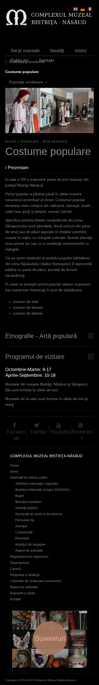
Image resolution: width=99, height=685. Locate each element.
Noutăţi (57, 50)
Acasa (14, 465)
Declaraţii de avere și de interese (39, 514)
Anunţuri (21, 526)
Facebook (16, 435)
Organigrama (19, 563)
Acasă (10, 141)
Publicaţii (20, 60)
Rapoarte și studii (22, 593)
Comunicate (24, 532)
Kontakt (46, 60)
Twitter (38, 432)
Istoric (81, 50)
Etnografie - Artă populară (44, 141)
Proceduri (22, 538)
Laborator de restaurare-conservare (35, 581)
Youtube (60, 432)
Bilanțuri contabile (28, 502)
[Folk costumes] (75, 9)
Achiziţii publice (26, 508)
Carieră (15, 569)
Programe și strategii (25, 575)
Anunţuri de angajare (30, 544)
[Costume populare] (90, 9)
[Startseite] (49, 17)
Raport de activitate (29, 550)
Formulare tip (24, 520)
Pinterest (82, 435)
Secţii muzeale (25, 50)
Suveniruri (49, 639)
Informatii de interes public (29, 477)
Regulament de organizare (29, 557)
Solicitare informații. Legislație (36, 484)
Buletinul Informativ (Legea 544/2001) (42, 490)
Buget (19, 496)
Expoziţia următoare (26, 82)
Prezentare (21, 167)
